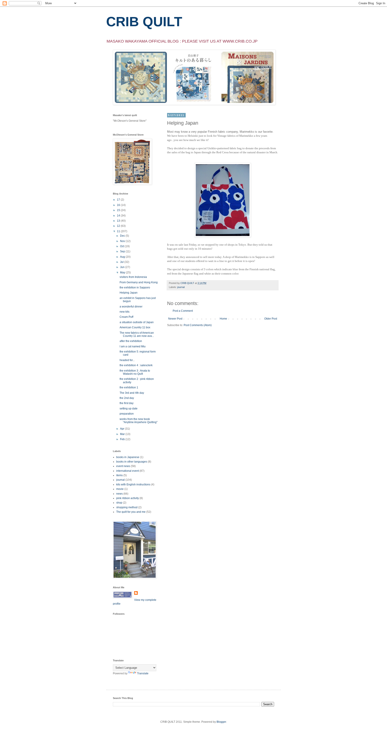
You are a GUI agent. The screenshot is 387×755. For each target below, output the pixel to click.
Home (223, 318)
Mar (122, 434)
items (119, 475)
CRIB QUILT (144, 21)
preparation (127, 413)
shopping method (127, 507)
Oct (122, 246)
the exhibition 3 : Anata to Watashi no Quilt (135, 372)
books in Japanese (127, 457)
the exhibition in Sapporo (135, 287)
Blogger (221, 721)
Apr (122, 428)
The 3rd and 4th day (132, 392)
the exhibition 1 (129, 387)
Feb (122, 439)
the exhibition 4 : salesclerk (136, 365)
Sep (123, 251)
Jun (122, 267)
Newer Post (175, 318)
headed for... (127, 360)
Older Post (270, 318)
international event (127, 470)
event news (123, 466)
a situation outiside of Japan (137, 322)
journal (181, 287)
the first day (126, 403)
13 (119, 220)
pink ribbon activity (127, 498)
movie (120, 489)
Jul (122, 262)
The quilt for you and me (131, 511)
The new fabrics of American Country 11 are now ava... (137, 334)
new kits (124, 311)
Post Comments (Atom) (198, 325)
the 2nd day (127, 398)
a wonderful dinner (131, 306)
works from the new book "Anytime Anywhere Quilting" (138, 421)
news (119, 493)
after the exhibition (131, 341)
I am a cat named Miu (133, 346)
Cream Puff (126, 316)
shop (119, 502)
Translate (142, 673)
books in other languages (131, 461)
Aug (123, 256)
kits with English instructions (133, 484)
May (123, 272)
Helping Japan (129, 292)
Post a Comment (183, 310)
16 (119, 205)
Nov (123, 241)
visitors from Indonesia (133, 277)
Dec (123, 235)
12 (119, 225)
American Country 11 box (135, 327)
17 (119, 199)
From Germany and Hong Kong (139, 282)
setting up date (129, 408)
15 (119, 210)
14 (119, 215)
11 (119, 231)
